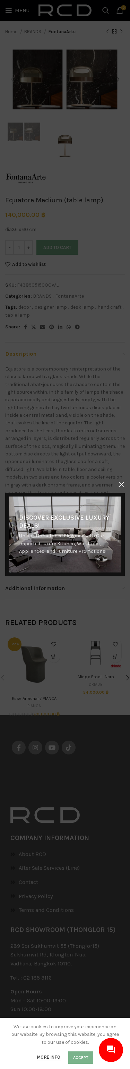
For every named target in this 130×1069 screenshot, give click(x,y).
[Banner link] (65, 535)
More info (49, 1057)
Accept (80, 1057)
